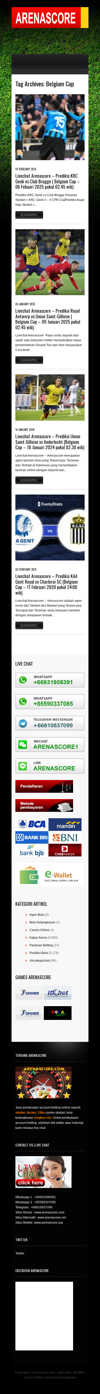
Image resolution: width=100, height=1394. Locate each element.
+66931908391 (45, 1197)
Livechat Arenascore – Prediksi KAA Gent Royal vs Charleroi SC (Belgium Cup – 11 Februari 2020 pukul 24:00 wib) (46, 584)
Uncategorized (39, 960)
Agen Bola (36, 915)
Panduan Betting (41, 945)
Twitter (19, 1253)
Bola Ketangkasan (42, 922)
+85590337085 (45, 1202)
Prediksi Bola (38, 953)
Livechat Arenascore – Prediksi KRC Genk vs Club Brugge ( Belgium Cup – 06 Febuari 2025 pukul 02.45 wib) (47, 181)
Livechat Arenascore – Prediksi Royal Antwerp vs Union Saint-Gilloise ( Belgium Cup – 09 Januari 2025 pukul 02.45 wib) (47, 319)
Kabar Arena (38, 937)
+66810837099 (41, 1207)
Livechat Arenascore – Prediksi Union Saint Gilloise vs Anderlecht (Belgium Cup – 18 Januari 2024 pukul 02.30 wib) (49, 441)
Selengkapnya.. (29, 215)
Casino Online (39, 930)
